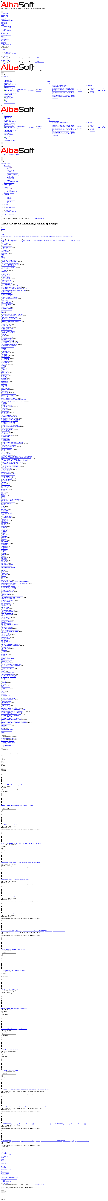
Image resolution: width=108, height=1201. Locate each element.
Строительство (8, 241)
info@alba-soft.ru (39, 57)
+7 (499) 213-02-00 (6, 45)
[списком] (2, 746)
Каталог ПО (10, 168)
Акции (2, 1159)
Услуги (9, 190)
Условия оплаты (5, 1172)
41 (5, 1152)
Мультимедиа (32, 236)
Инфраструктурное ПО (49, 236)
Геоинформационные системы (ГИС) (67, 240)
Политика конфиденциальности (9, 1177)
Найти (2, 1192)
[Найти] (2, 12)
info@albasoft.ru (6, 56)
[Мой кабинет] (1, 145)
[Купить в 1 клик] (1, 773)
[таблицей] (3, 746)
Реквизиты (3, 1166)
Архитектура (46, 241)
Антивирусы (39, 236)
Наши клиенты (5, 1164)
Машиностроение (52, 240)
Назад (10, 167)
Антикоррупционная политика (9, 1179)
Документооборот (17, 241)
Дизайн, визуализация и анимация (38, 240)
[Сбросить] (2, 769)
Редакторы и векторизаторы (8, 240)
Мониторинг (58, 236)
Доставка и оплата (6, 1169)
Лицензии (3, 1167)
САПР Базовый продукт (22, 240)
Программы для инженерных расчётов (32, 241)
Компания (9, 197)
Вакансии (3, 1163)
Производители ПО (67, 236)
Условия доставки (5, 1173)
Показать (3, 770)
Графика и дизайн (12, 236)
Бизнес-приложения (22, 236)
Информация (4, 1174)
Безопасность (4, 236)
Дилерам (3, 1180)
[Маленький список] (1, 748)
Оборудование (4, 1156)
